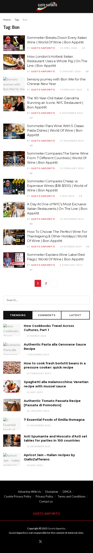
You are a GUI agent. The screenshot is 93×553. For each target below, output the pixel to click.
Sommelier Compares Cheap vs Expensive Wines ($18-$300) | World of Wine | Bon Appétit (57, 185)
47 (31, 269)
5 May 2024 (66, 196)
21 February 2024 (71, 168)
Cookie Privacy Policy (17, 496)
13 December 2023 (71, 219)
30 (87, 246)
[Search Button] (85, 300)
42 (31, 173)
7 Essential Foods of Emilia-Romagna (54, 420)
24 (80, 196)
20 (31, 117)
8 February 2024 (70, 265)
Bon (25, 19)
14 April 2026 (68, 48)
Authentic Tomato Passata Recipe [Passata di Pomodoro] (52, 403)
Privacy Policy (44, 496)
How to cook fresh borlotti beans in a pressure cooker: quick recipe (55, 365)
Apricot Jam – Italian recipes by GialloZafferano (49, 457)
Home (7, 19)
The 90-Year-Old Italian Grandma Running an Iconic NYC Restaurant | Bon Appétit (55, 102)
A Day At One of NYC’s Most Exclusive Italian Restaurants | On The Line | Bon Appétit (57, 208)
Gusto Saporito (43, 48)
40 (31, 145)
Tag (17, 19)
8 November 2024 (71, 113)
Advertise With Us (29, 491)
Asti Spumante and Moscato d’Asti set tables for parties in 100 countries (55, 438)
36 (87, 71)
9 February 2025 (70, 89)
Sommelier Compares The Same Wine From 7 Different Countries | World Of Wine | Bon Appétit (57, 158)
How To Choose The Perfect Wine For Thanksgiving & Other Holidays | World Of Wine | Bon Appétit (57, 236)
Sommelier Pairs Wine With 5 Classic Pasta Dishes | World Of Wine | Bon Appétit (55, 130)
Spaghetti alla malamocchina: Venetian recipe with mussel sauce (56, 384)
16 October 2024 (70, 246)
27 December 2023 (71, 140)
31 (83, 48)
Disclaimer (51, 491)
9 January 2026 (70, 71)
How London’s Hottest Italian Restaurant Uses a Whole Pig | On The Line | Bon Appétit (57, 61)
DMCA (67, 491)
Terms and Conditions (71, 496)
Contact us (46, 501)
